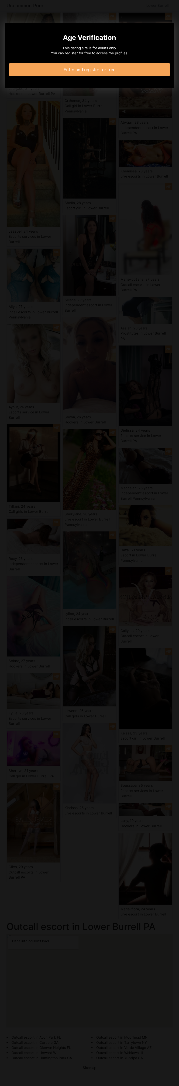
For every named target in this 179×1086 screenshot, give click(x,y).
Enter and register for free (89, 69)
